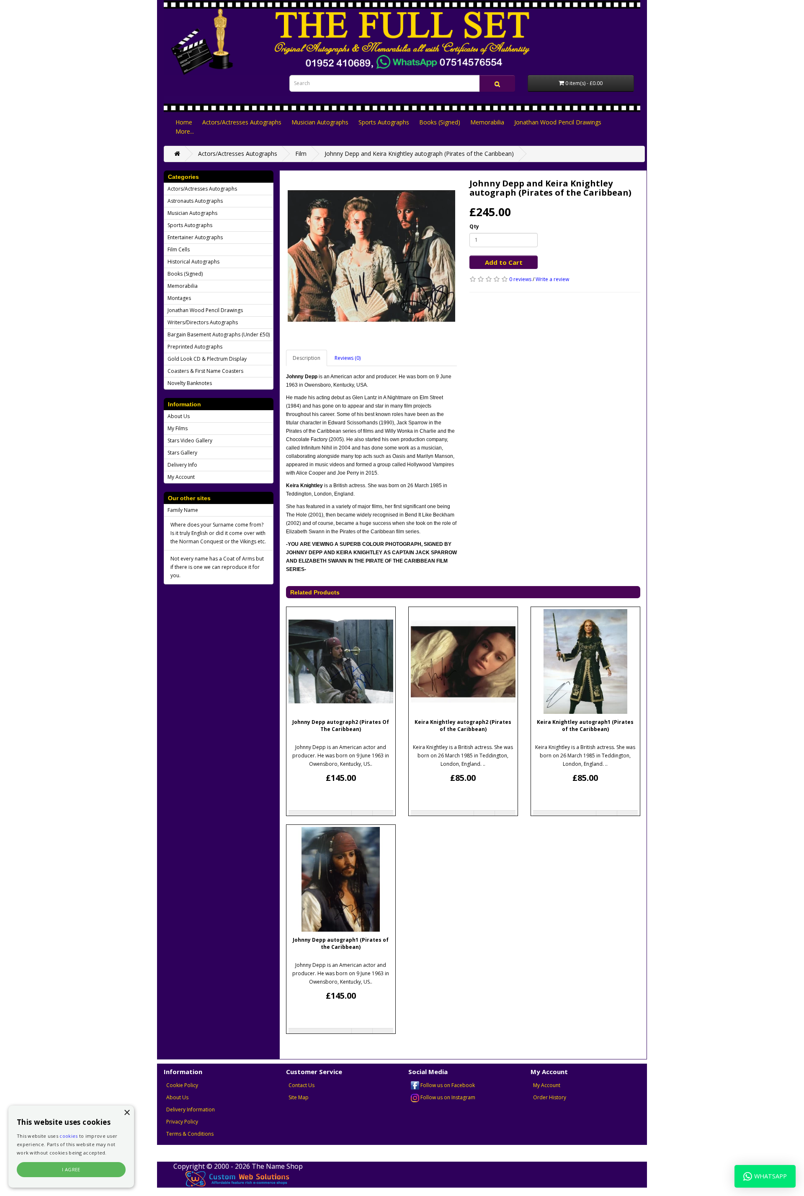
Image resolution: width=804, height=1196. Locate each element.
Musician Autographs (319, 122)
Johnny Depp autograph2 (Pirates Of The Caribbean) (340, 725)
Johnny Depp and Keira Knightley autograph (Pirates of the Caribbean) (419, 154)
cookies (68, 1136)
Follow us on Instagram (447, 1097)
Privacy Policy (182, 1121)
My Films (178, 428)
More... (184, 131)
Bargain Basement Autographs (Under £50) (219, 334)
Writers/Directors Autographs (203, 322)
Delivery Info (182, 464)
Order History (549, 1097)
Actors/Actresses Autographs (241, 122)
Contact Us (301, 1085)
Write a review (552, 279)
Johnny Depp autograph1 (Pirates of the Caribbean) (341, 943)
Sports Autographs (383, 122)
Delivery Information (190, 1109)
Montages (179, 298)
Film (301, 154)
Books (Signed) (439, 122)
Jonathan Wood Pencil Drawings (557, 122)
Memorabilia (487, 122)
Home (183, 122)
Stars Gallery (182, 452)
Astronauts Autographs (195, 200)
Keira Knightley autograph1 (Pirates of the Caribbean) (585, 725)
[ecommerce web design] (237, 1178)
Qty (474, 226)
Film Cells (179, 249)
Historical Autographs (193, 261)
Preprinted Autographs (195, 346)
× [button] (127, 1113)
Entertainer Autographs (195, 237)
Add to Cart (504, 262)
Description (306, 358)
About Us (179, 416)
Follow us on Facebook (447, 1085)
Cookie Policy (182, 1085)
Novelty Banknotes (190, 383)
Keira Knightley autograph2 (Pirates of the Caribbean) (463, 725)
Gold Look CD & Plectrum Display (207, 358)
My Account (181, 476)
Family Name (183, 510)
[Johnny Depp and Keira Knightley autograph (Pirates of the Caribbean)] (371, 255)
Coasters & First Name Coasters (205, 371)
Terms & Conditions (190, 1133)
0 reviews (520, 279)
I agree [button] (71, 1169)
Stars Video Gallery (190, 440)
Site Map (299, 1097)
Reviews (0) (348, 358)
